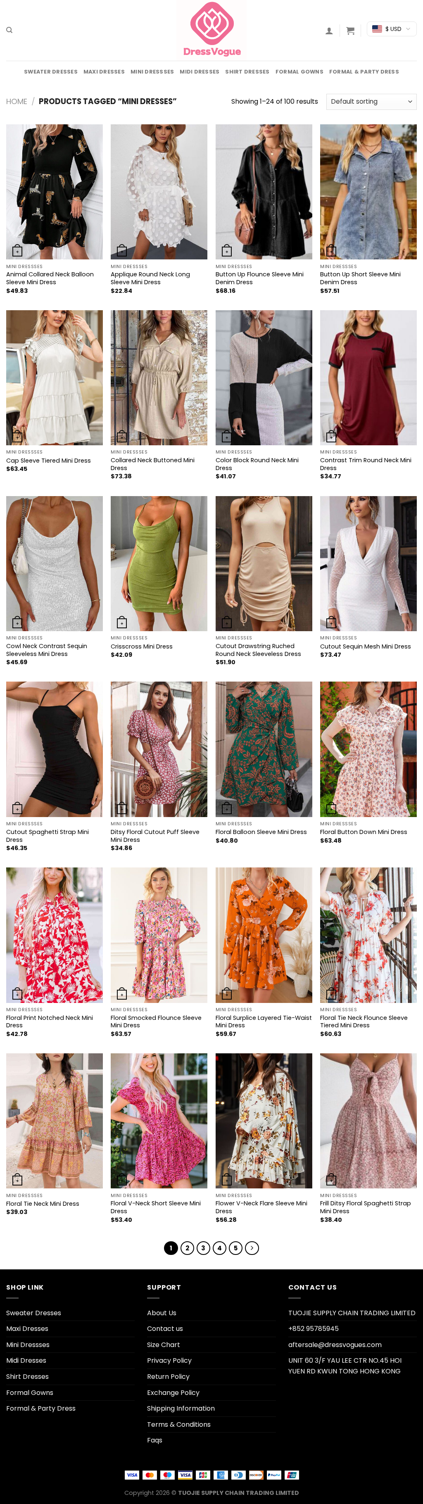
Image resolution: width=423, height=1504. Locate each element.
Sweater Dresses (51, 71)
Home (16, 101)
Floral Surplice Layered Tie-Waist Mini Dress (264, 1021)
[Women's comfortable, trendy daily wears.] (211, 30)
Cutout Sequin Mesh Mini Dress (365, 647)
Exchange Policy (173, 1392)
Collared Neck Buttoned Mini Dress (153, 464)
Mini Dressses (152, 71)
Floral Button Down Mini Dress (363, 832)
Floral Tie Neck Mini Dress (42, 1204)
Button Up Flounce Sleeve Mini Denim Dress (260, 278)
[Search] (9, 30)
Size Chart (163, 1345)
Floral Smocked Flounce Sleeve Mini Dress (156, 1021)
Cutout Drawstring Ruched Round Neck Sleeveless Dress (258, 650)
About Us (161, 1313)
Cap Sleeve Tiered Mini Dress (48, 461)
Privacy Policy (169, 1360)
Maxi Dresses (104, 71)
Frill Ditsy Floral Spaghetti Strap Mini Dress (365, 1207)
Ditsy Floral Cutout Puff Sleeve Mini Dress (155, 835)
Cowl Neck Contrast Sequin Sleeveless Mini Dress (46, 650)
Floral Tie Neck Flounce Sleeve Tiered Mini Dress (364, 1021)
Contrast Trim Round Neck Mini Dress (365, 464)
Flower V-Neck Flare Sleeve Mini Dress (261, 1207)
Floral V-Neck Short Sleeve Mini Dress (156, 1207)
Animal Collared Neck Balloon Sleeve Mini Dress (50, 278)
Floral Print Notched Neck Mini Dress (49, 1021)
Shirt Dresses (247, 71)
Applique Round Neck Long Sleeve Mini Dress (150, 278)
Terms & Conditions (179, 1424)
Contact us (165, 1328)
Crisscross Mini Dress (142, 647)
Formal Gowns (299, 71)
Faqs (154, 1440)
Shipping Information (181, 1408)
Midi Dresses (199, 71)
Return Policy (168, 1376)
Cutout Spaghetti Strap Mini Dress (47, 835)
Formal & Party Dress (364, 71)
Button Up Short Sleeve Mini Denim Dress (360, 278)
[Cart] (350, 30)
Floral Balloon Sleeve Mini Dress (261, 832)
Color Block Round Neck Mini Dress (257, 464)
